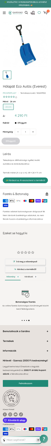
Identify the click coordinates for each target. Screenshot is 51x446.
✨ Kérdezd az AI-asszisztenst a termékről (25, 180)
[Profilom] (33, 13)
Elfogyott (11, 141)
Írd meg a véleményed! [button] (26, 261)
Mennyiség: (8, 132)
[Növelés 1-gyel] (33, 132)
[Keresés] (26, 12)
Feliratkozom (25, 383)
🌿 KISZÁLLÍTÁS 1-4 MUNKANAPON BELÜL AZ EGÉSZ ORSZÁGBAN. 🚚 (25, 3)
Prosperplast (9, 93)
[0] (46, 13)
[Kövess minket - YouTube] (16, 414)
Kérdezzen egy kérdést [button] (25, 270)
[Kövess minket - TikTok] (21, 414)
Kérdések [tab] (29, 276)
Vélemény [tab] (10, 276)
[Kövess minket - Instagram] (10, 414)
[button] (44, 439)
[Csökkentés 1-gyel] (18, 132)
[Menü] (4, 13)
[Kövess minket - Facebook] (5, 414)
